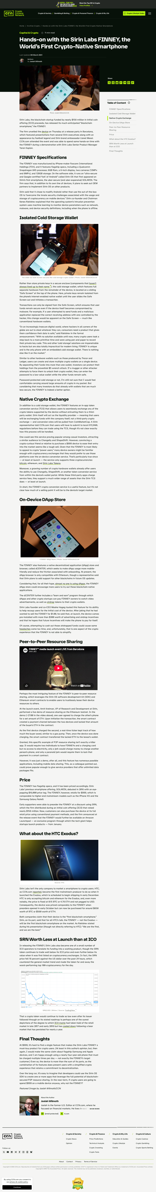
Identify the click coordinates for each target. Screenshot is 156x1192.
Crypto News (71, 1139)
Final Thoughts (116, 151)
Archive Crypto (33, 26)
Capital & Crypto (29, 32)
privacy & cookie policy (19, 1182)
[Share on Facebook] (120, 82)
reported (37, 891)
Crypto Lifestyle (119, 1143)
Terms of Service (90, 1162)
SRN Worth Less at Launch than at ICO (121, 145)
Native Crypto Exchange (120, 118)
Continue (17, 1187)
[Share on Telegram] (124, 82)
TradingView (70, 1010)
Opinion (69, 1143)
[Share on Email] (128, 82)
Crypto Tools (94, 1152)
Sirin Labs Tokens (51, 463)
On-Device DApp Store (119, 122)
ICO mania (59, 1023)
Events (115, 1148)
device (45, 131)
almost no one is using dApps (70, 583)
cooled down (69, 1026)
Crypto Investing (96, 1148)
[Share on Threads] (113, 82)
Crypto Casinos (142, 1139)
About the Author (47, 1097)
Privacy (78, 1162)
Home (22, 26)
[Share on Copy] (132, 82)
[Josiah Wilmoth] (29, 1105)
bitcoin (23, 463)
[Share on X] (109, 82)
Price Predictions (96, 1139)
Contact (69, 1162)
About (61, 1162)
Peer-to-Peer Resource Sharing (119, 128)
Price (111, 134)
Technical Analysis (96, 1143)
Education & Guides (120, 1139)
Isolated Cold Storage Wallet (122, 113)
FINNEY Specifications (119, 109)
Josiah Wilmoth (36, 61)
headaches (25, 629)
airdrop (50, 602)
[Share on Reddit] (117, 82)
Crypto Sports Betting (144, 1148)
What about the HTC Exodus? (122, 139)
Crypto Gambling (142, 1143)
